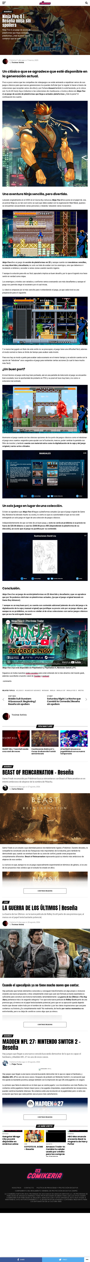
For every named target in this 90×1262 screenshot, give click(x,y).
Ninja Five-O (72, 690)
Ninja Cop (61, 690)
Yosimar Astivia (18, 62)
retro (81, 690)
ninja (53, 690)
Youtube (37, 676)
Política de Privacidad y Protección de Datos (57, 1188)
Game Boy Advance (33, 690)
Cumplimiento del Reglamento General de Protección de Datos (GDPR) (46, 1191)
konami (46, 690)
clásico (20, 690)
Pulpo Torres (17, 1064)
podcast (45, 676)
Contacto (29, 1188)
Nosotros (16, 1188)
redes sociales (32, 673)
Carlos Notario (17, 789)
